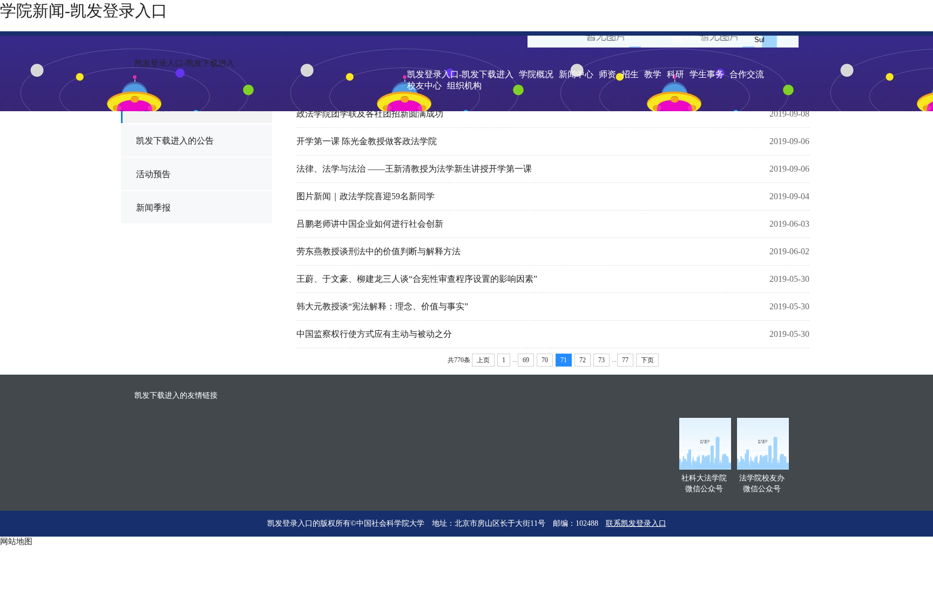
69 (526, 360)
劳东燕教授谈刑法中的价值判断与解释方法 (378, 251)
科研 (675, 74)
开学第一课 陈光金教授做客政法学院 (366, 141)
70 (545, 360)
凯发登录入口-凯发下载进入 (184, 63)
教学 (652, 74)
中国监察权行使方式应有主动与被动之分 (374, 333)
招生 (630, 74)
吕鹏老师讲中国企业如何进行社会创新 (369, 223)
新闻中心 (576, 74)
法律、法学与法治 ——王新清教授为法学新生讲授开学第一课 (414, 168)
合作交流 (746, 74)
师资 (607, 74)
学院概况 (536, 74)
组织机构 (464, 85)
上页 (483, 360)
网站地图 (16, 541)
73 (601, 360)
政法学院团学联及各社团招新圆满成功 (369, 113)
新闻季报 (153, 207)
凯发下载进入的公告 (175, 140)
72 (582, 360)
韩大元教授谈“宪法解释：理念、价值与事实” (382, 306)
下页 (647, 360)
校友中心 (424, 85)
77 (625, 360)
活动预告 (153, 174)
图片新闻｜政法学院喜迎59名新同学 (365, 196)
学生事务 (706, 74)
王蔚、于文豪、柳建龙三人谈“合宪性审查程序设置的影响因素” (416, 278)
